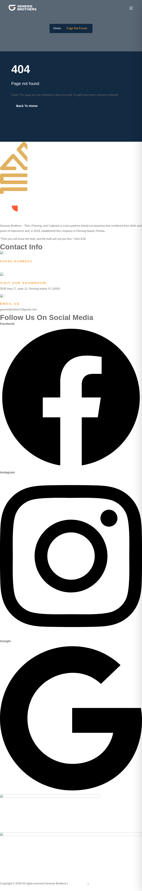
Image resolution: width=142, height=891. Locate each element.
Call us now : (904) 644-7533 (18, 888)
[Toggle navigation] (130, 8)
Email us (10, 303)
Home (57, 28)
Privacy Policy (78, 883)
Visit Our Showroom (23, 283)
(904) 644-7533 (10, 267)
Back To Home (27, 106)
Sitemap (94, 883)
